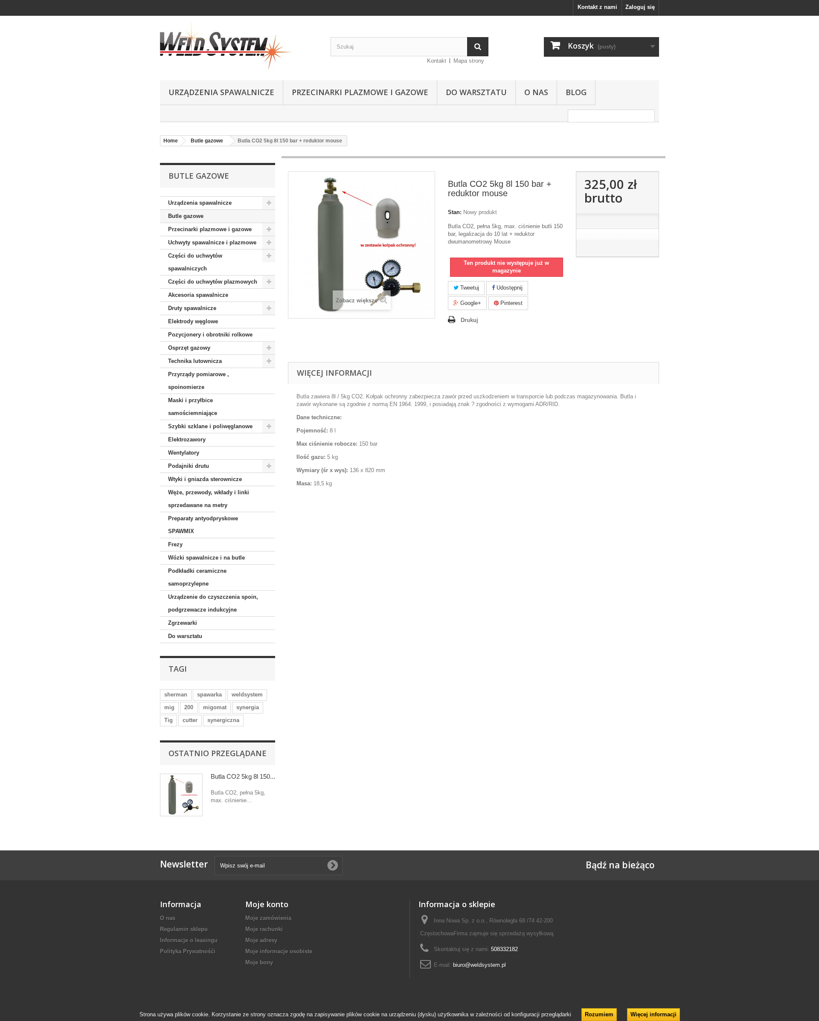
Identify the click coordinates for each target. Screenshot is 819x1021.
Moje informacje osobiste (278, 951)
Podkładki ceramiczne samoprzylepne (197, 577)
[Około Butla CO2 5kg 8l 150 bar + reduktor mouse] (181, 795)
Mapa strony (468, 61)
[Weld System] (239, 46)
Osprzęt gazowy (189, 348)
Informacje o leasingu (189, 940)
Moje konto (266, 904)
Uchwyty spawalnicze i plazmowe (212, 242)
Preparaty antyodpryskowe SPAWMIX (203, 524)
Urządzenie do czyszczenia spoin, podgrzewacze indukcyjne (213, 603)
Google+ (470, 303)
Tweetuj (469, 287)
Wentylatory (183, 453)
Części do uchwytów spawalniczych (195, 262)
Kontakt (436, 61)
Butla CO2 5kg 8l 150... (243, 776)
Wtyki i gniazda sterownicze (205, 479)
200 (188, 707)
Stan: (455, 212)
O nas (536, 92)
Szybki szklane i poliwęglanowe (210, 426)
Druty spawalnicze (192, 308)
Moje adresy (261, 940)
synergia (247, 707)
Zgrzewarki (182, 623)
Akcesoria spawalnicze (198, 295)
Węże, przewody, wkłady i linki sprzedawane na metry (208, 498)
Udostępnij (509, 287)
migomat (215, 707)
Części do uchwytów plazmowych (212, 281)
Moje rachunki (264, 929)
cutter (190, 720)
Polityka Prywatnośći (187, 951)
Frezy (175, 544)
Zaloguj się (640, 7)
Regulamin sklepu (184, 929)
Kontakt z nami (597, 7)
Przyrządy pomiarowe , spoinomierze (198, 380)
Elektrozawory (187, 439)
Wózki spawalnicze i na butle (206, 557)
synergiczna (223, 720)
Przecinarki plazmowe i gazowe (360, 92)
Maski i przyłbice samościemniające (192, 406)
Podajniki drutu (188, 466)
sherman (175, 694)
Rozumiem (599, 1014)
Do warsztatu (476, 92)
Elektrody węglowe (193, 321)
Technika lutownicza (195, 361)
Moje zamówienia (268, 918)
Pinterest (511, 303)
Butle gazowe (185, 216)
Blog (576, 92)
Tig (168, 720)
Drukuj (469, 320)
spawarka (209, 694)
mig (169, 707)
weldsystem (247, 694)
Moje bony (259, 962)
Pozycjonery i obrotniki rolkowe (210, 334)
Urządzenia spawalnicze (221, 92)
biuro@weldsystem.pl (479, 965)
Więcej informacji (653, 1014)
